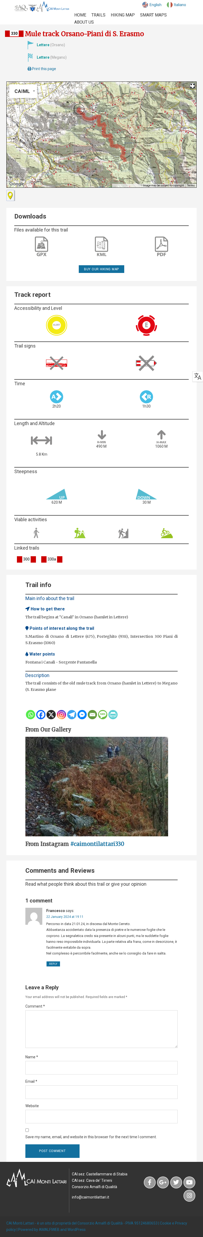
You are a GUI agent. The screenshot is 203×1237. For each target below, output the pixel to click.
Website (32, 1106)
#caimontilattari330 (97, 844)
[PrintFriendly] (113, 714)
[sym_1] (10, 195)
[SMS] (102, 714)
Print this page (43, 69)
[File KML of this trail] (101, 246)
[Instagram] (61, 714)
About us (84, 22)
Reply (53, 963)
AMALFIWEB (49, 1229)
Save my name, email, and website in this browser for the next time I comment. (91, 1137)
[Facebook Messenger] (82, 714)
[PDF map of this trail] (161, 247)
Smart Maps (153, 15)
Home (80, 15)
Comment (35, 1006)
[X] (51, 714)
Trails (98, 15)
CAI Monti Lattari (20, 1223)
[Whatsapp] (30, 714)
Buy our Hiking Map (101, 269)
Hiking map (123, 15)
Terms (191, 185)
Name (31, 1057)
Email (31, 1081)
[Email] (92, 714)
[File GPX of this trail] (41, 246)
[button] (79, 109)
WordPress (76, 1229)
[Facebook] (40, 714)
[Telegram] (71, 714)
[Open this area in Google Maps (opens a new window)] (16, 184)
